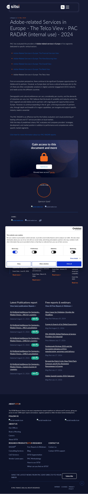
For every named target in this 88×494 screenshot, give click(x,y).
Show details (74, 258)
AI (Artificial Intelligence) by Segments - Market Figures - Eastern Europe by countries (25, 366)
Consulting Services (16, 451)
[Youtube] (72, 420)
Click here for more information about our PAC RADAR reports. (33, 134)
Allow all (69, 264)
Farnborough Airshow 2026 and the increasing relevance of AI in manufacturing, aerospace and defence (60, 349)
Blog (29, 451)
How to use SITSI (33, 462)
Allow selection (44, 264)
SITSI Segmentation (34, 454)
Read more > (17, 275)
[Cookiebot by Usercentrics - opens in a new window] (73, 229)
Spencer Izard (44, 201)
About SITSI (13, 439)
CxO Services (14, 454)
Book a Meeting (15, 431)
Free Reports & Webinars (36, 447)
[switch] (34, 252)
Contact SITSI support (56, 451)
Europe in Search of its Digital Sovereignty (61, 324)
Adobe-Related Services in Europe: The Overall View (32, 64)
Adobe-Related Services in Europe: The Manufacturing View (35, 58)
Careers (12, 435)
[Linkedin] (44, 420)
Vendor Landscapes (16, 458)
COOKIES (64, 487)
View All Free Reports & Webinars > (58, 306)
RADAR (12, 447)
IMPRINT (57, 487)
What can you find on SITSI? (37, 466)
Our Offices (13, 428)
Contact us (52, 447)
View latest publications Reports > (23, 306)
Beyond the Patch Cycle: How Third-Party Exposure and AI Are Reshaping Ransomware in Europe (61, 363)
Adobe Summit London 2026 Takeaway (60, 376)
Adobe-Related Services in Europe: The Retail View (31, 69)
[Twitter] (16, 420)
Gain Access (44, 167)
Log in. (52, 172)
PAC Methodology (34, 458)
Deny (18, 264)
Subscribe (69, 476)
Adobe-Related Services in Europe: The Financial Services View (36, 53)
